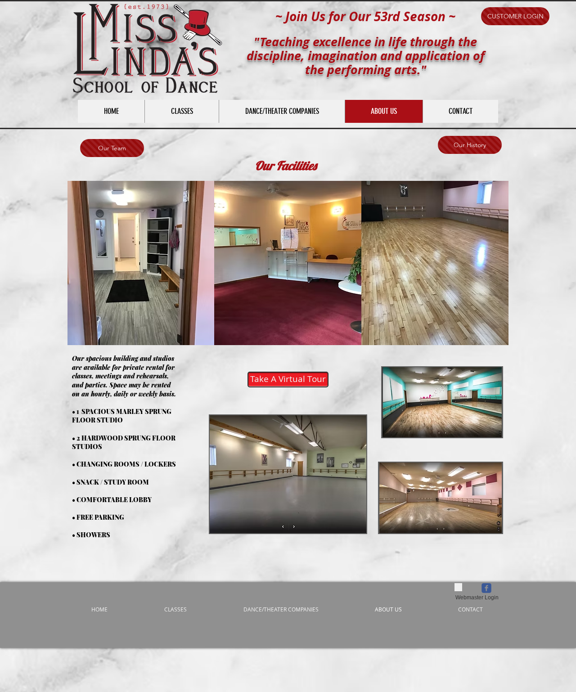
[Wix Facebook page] (486, 588)
